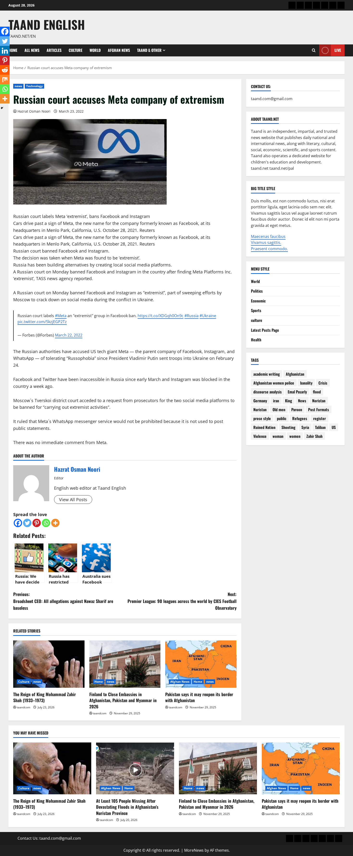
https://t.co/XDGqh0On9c (160, 315)
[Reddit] (5, 70)
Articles (54, 50)
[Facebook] (18, 523)
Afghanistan (295, 374)
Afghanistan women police (273, 383)
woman (278, 436)
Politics (257, 291)
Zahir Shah (314, 436)
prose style (262, 418)
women (294, 436)
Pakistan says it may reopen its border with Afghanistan (199, 697)
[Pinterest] (36, 523)
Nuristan (260, 409)
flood (317, 392)
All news (31, 50)
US (334, 427)
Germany (260, 401)
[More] (55, 523)
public (281, 418)
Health (256, 340)
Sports (256, 310)
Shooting (288, 427)
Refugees (299, 418)
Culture (75, 50)
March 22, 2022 (68, 335)
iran (276, 401)
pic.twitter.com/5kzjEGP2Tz (42, 321)
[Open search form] (314, 50)
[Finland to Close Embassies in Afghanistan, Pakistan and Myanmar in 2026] (125, 664)
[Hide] (2, 108)
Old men (279, 409)
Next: (182, 601)
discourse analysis (267, 392)
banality (306, 383)
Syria (305, 427)
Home (98, 682)
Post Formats (318, 409)
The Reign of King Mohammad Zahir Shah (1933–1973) (44, 697)
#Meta (61, 315)
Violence (260, 436)
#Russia (191, 315)
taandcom (23, 707)
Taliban (320, 427)
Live (338, 50)
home (12, 50)
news (18, 86)
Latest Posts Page (265, 330)
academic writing (266, 374)
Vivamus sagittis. (266, 242)
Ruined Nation (264, 427)
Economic (258, 301)
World (95, 50)
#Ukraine (208, 315)
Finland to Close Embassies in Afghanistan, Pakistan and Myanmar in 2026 (123, 700)
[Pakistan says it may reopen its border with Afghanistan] (201, 664)
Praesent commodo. (269, 248)
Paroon (296, 409)
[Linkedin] (5, 50)
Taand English (46, 24)
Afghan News (119, 50)
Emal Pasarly (297, 392)
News (302, 401)
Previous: (63, 601)
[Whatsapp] (46, 523)
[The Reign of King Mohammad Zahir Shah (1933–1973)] (49, 664)
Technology (34, 86)
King (288, 401)
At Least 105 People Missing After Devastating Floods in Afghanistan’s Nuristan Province (127, 807)
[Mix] (5, 79)
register (319, 418)
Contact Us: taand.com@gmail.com (49, 838)
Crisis (322, 383)
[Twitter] (27, 523)
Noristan (318, 401)
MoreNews (194, 850)
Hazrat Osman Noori (34, 111)
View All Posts (73, 499)
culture (256, 320)
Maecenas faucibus (268, 236)
